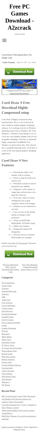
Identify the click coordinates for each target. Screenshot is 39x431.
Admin (33, 62)
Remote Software (8, 359)
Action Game (7, 286)
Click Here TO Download (17, 243)
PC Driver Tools (8, 345)
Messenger (6, 334)
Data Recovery (7, 311)
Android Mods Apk (9, 291)
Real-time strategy (8, 357)
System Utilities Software (11, 365)
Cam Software (7, 303)
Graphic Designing (8, 62)
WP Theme (6, 385)
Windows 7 (6, 382)
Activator (5, 288)
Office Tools (6, 340)
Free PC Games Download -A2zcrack (19, 17)
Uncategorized (7, 368)
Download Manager (9, 314)
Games (4, 325)
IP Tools (5, 331)
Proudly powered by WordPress (12, 427)
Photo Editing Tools (9, 351)
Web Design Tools (9, 376)
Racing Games (7, 354)
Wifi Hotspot (6, 379)
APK (3, 297)
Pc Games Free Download (11, 348)
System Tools (7, 362)
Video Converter (8, 371)
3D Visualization (8, 283)
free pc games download (11, 323)
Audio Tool (6, 300)
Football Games (8, 317)
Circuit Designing (8, 306)
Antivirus (5, 294)
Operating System (8, 342)
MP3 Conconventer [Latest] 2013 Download (18, 396)
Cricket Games (7, 308)
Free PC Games (8, 320)
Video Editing (7, 374)
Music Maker (7, 337)
